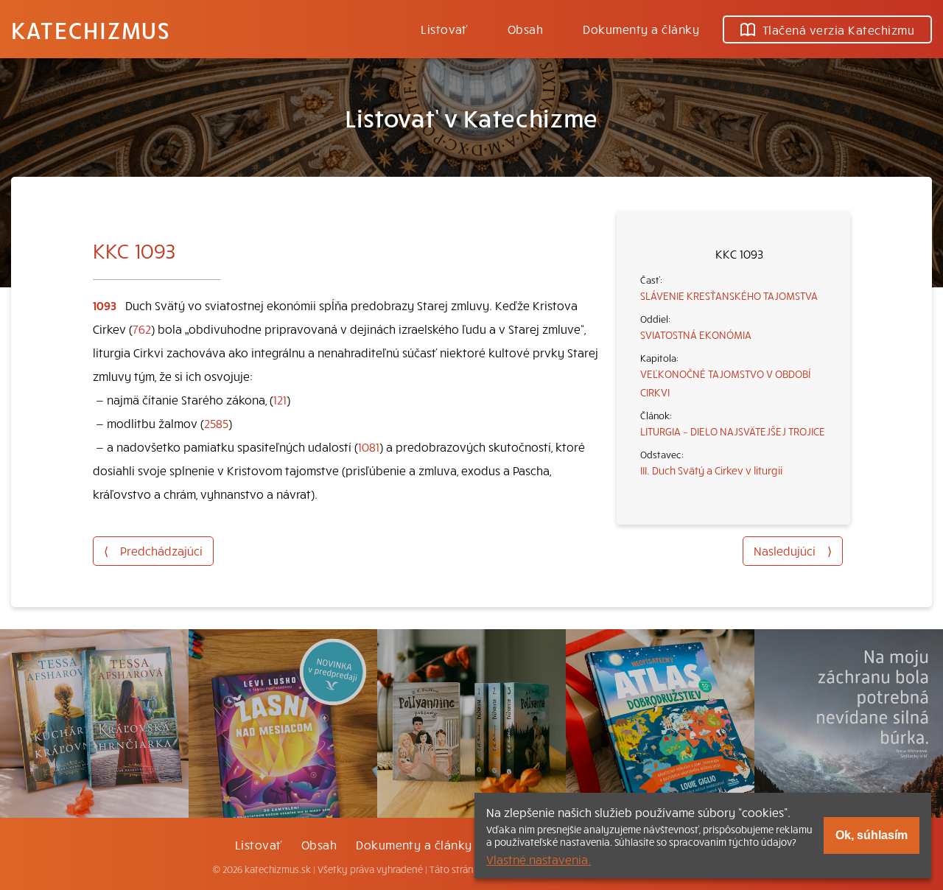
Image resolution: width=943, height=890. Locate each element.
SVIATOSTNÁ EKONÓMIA (695, 334)
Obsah (525, 28)
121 (280, 399)
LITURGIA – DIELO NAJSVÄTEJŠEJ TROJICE (732, 431)
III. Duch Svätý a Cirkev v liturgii (711, 470)
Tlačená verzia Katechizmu (838, 29)
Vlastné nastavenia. (538, 859)
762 (142, 328)
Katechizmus (90, 29)
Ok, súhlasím (871, 835)
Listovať (444, 28)
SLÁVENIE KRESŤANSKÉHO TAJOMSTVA (729, 295)
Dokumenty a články (641, 28)
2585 (216, 423)
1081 (368, 446)
